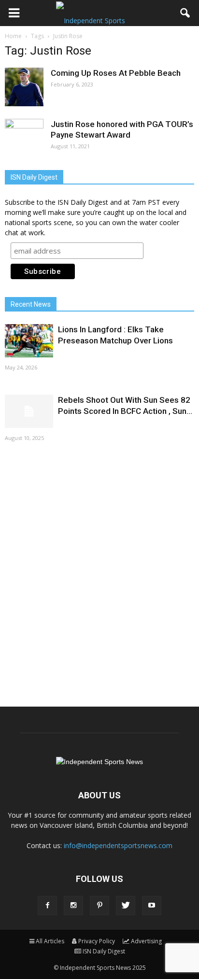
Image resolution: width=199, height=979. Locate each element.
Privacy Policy (96, 941)
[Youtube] (151, 905)
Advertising (146, 941)
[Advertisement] (99, 573)
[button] (185, 13)
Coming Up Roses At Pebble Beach (116, 73)
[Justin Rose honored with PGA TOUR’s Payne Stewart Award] (24, 138)
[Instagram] (73, 905)
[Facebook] (47, 905)
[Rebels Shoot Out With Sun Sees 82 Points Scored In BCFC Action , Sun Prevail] (29, 411)
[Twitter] (125, 905)
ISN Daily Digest (104, 951)
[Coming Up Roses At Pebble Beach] (24, 87)
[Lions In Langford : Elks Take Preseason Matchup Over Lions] (29, 340)
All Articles (50, 941)
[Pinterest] (99, 905)
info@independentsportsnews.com (118, 845)
